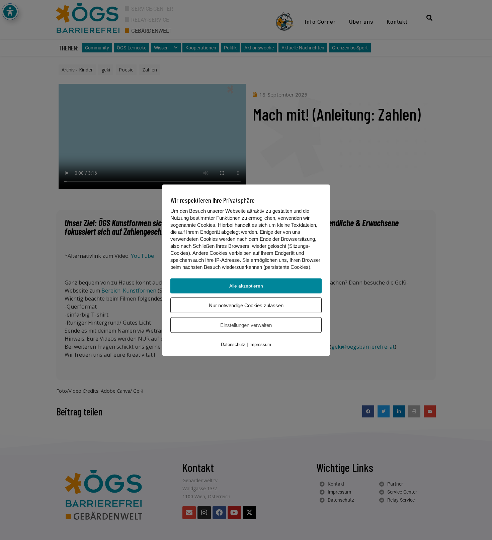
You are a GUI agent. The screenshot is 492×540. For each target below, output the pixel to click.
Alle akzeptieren (246, 285)
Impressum (260, 344)
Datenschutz (233, 344)
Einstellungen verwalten (246, 325)
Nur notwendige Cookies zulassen (246, 305)
